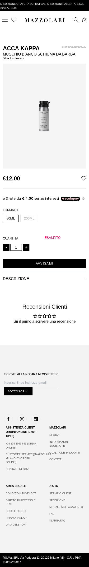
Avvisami (44, 263)
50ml (10, 218)
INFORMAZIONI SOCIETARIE (59, 443)
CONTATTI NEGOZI (17, 469)
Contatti (55, 459)
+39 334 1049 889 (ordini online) (21, 445)
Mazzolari (45, 21)
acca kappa (21, 48)
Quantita (10, 238)
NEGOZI (54, 435)
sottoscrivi (18, 391)
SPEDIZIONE (57, 500)
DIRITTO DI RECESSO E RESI (20, 502)
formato (10, 210)
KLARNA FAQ (57, 520)
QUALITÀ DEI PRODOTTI (64, 452)
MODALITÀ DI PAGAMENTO (66, 507)
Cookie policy (16, 511)
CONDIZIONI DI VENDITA (21, 493)
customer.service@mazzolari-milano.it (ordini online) (23, 458)
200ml (29, 218)
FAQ (52, 513)
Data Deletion (16, 524)
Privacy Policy (16, 517)
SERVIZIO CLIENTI (60, 493)
